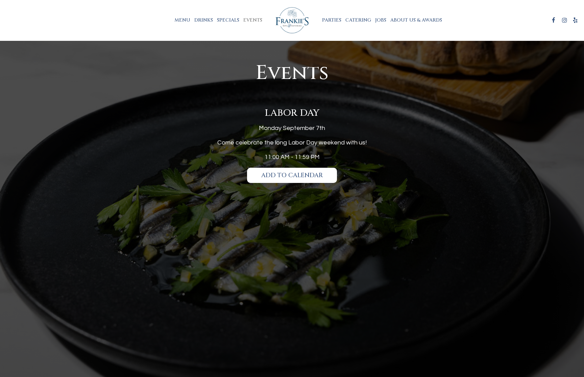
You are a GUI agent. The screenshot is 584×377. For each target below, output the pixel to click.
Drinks (203, 20)
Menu (182, 20)
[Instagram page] (564, 20)
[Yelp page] (575, 20)
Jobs (380, 20)
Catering (358, 20)
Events (252, 20)
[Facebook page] (553, 20)
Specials (228, 20)
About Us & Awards (416, 20)
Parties (331, 20)
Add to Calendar (292, 175)
